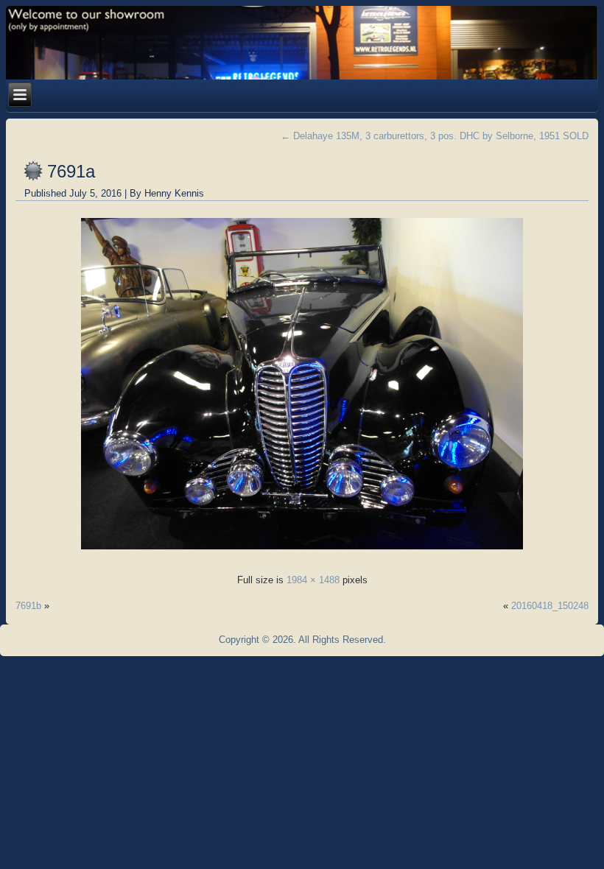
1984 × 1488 (313, 579)
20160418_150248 (550, 605)
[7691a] (302, 553)
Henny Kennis (174, 193)
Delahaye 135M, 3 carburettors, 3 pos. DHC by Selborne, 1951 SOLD (435, 135)
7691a (71, 171)
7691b (28, 605)
